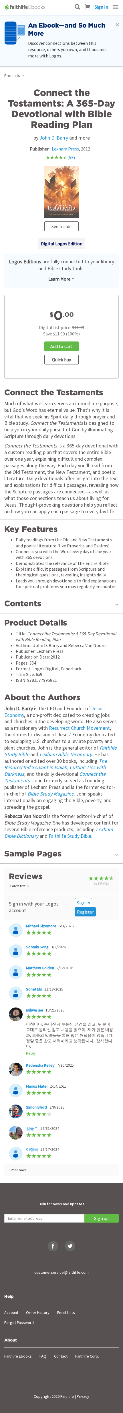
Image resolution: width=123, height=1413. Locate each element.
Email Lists (66, 1312)
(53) (71, 157)
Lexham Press (65, 149)
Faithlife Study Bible (70, 836)
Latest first (17, 886)
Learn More (59, 279)
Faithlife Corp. (87, 1356)
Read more (19, 1170)
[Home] (25, 7)
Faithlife (67, 1396)
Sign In (101, 7)
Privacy (83, 1396)
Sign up (101, 1218)
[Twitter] (70, 1246)
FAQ (42, 1356)
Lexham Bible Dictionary (65, 754)
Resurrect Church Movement (79, 728)
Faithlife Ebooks (18, 1356)
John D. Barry (53, 137)
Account (11, 1312)
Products (12, 75)
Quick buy (61, 359)
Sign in (83, 903)
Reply (31, 1053)
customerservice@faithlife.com (61, 1272)
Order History (37, 1312)
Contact (61, 1356)
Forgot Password (19, 1322)
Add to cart (61, 346)
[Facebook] (53, 1246)
